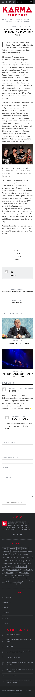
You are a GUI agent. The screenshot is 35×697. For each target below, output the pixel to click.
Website (13, 275)
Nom (4, 448)
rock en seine (15, 578)
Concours (5, 613)
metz (30, 569)
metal (25, 569)
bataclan (24, 548)
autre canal (12, 548)
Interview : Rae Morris (13, 676)
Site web (5, 467)
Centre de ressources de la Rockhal (22, 551)
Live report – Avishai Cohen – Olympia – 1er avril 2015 (17, 375)
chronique (5, 554)
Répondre (29, 389)
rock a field (6, 578)
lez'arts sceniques (8, 566)
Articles (8, 26)
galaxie (5, 560)
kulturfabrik (17, 563)
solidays (5, 581)
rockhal (23, 578)
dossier (16, 557)
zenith (19, 584)
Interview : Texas (17, 301)
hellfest (11, 560)
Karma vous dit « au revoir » (17, 343)
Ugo (11, 271)
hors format (19, 560)
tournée (5, 584)
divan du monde (7, 557)
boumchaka (6, 551)
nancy (11, 572)
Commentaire (6, 477)
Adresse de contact (10, 458)
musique (5, 572)
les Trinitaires (27, 563)
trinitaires (12, 584)
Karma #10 (10, 646)
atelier (4, 548)
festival (29, 557)
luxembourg (6, 569)
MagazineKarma (20, 419)
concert (19, 554)
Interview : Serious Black (13, 657)
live (16, 566)
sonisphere (22, 581)
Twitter (17, 253)
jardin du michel (7, 563)
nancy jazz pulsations (22, 572)
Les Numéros (6, 597)
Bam (19, 548)
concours (25, 554)
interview (27, 560)
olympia (5, 575)
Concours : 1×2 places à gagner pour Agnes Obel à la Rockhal (17, 291)
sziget (29, 581)
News (14, 26)
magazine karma (16, 569)
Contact (5, 623)
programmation (19, 575)
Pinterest (17, 256)
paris (11, 575)
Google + (17, 259)
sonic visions (13, 581)
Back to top (17, 692)
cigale (12, 554)
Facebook (17, 250)
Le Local (5, 618)
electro (23, 557)
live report (22, 566)
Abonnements (6, 602)
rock (27, 575)
